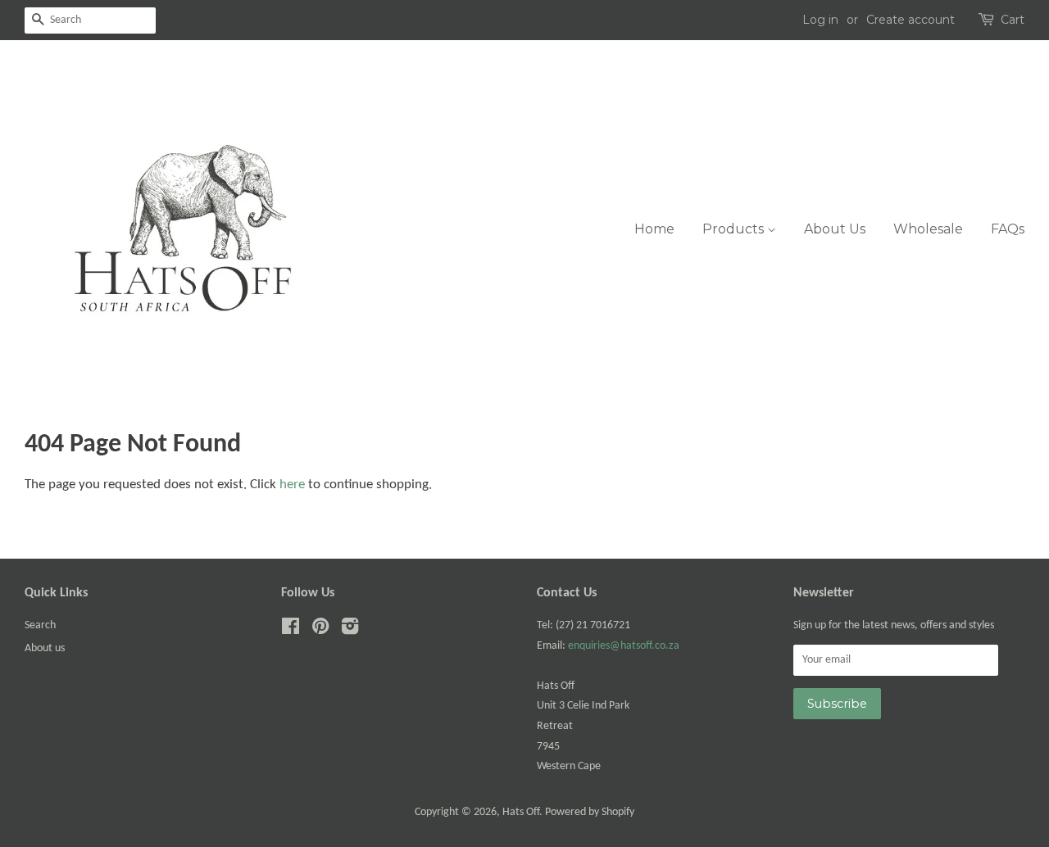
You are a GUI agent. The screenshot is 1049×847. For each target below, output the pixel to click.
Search (40, 625)
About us (45, 648)
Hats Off (520, 812)
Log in (820, 19)
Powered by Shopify (589, 812)
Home (654, 229)
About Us (834, 229)
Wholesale (928, 229)
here (292, 484)
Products (734, 229)
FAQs (1007, 229)
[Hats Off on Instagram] (350, 630)
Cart (1012, 19)
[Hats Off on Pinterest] (320, 630)
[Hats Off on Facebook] (290, 630)
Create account (910, 19)
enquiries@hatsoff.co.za (623, 646)
